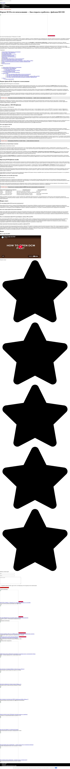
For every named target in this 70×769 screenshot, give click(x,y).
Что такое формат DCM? (6, 53)
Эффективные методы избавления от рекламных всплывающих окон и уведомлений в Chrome (17, 653)
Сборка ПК (4, 5)
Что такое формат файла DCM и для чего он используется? (13, 58)
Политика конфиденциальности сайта (9, 765)
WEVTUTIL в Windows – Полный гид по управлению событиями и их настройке (15, 602)
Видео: (3, 62)
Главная (1, 9)
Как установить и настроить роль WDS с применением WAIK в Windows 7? (14, 699)
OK (55, 767)
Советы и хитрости (5, 6)
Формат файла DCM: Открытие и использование (11, 51)
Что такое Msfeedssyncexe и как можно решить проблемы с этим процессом (14, 617)
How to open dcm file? (6, 63)
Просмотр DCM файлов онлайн (8, 55)
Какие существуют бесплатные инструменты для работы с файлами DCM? (16, 61)
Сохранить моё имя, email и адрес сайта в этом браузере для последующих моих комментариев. (19, 585)
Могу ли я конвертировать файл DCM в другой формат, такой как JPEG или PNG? (17, 60)
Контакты (4, 764)
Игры (3, 7)
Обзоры (3, 4)
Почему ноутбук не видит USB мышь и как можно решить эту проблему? (14, 714)
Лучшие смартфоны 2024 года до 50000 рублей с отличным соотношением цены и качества (17, 633)
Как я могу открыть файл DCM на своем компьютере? (12, 59)
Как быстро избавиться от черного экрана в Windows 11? (10, 684)
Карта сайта (4, 763)
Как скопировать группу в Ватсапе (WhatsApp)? (9, 637)
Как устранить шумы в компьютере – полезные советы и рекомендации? (13, 759)
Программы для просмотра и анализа (9, 54)
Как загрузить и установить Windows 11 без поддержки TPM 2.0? (12, 669)
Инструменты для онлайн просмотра (9, 56)
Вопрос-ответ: (4, 57)
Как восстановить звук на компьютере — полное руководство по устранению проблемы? (16, 744)
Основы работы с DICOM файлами (8, 52)
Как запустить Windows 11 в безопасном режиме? (9, 729)
